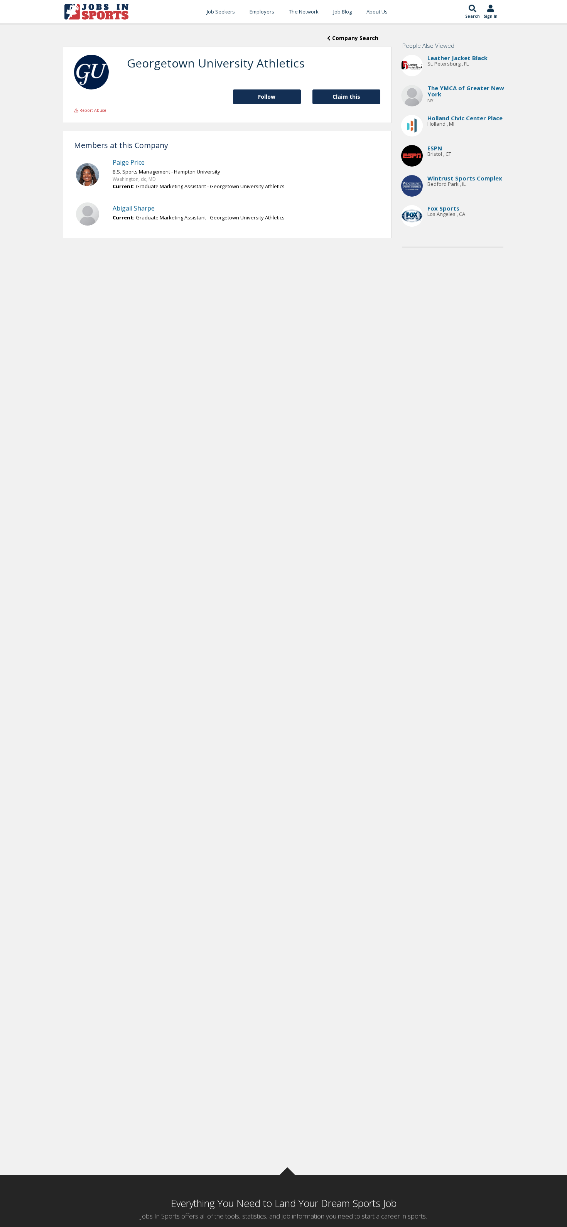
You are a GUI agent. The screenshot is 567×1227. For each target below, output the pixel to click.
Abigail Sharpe (134, 208)
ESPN (434, 148)
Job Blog (342, 11)
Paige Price (129, 162)
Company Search (354, 38)
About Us (377, 11)
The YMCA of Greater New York (465, 91)
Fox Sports (443, 208)
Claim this (346, 96)
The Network (304, 11)
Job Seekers (221, 11)
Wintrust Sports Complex (464, 178)
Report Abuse (92, 110)
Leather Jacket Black (457, 58)
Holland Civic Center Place (465, 118)
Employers (262, 11)
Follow (266, 96)
